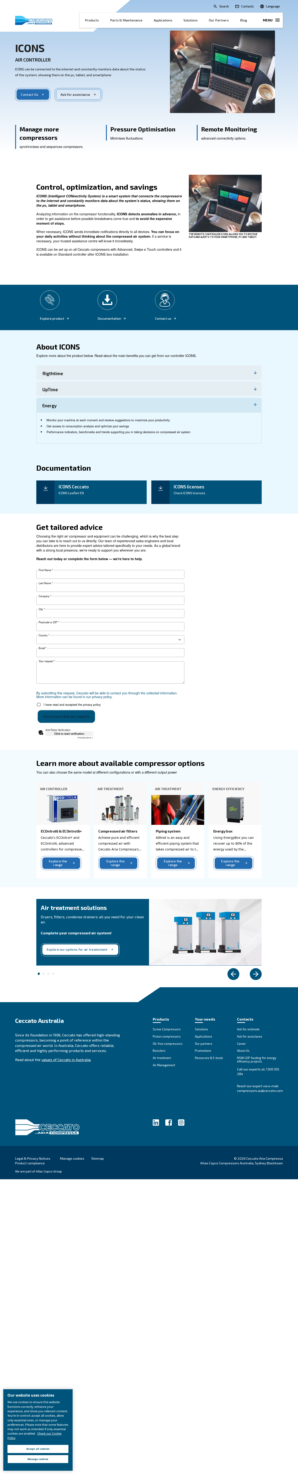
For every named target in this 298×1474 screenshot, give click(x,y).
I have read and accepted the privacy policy (72, 704)
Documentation (109, 318)
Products (92, 20)
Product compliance (30, 1163)
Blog (243, 20)
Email (42, 648)
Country (44, 635)
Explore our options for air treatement (77, 949)
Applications (163, 20)
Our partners (219, 20)
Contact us (163, 318)
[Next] (256, 974)
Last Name (46, 583)
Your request (47, 661)
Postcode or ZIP (49, 622)
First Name (46, 570)
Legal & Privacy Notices (32, 1158)
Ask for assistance (75, 94)
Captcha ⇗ (85, 737)
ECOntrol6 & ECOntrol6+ (61, 831)
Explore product (52, 318)
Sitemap (97, 1158)
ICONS (30, 47)
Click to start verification (69, 733)
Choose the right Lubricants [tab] (43, 974)
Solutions (190, 20)
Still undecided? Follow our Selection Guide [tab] (48, 974)
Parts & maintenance (126, 20)
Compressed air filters (117, 831)
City (42, 609)
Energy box (223, 831)
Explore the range (58, 863)
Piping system (168, 831)
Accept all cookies (38, 1448)
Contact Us (29, 94)
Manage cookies (72, 1158)
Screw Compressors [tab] (53, 974)
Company (45, 596)
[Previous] (233, 974)
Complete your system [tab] (39, 974)
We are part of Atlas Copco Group (38, 1171)
